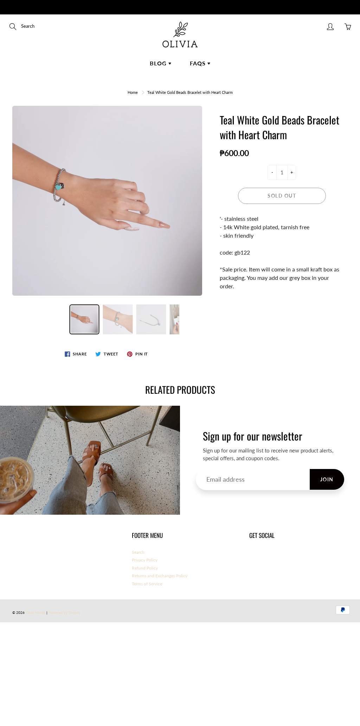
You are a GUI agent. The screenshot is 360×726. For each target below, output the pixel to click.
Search (138, 552)
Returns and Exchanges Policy (159, 575)
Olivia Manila (36, 612)
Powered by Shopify (65, 612)
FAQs (198, 63)
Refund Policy (145, 568)
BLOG (159, 63)
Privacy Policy (145, 560)
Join (327, 479)
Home (133, 92)
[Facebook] (253, 556)
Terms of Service (147, 584)
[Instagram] (269, 556)
